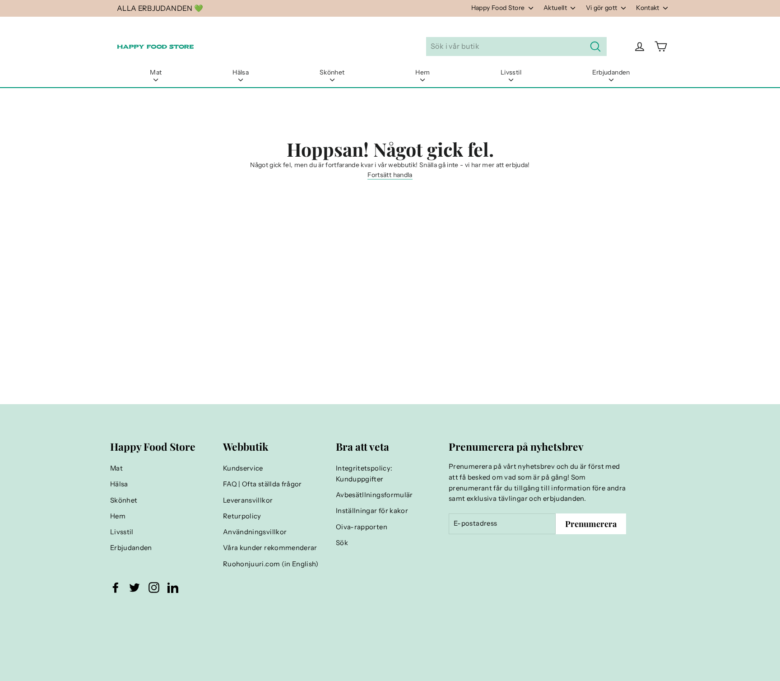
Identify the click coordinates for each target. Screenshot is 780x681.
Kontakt (648, 8)
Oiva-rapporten (361, 527)
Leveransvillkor (248, 500)
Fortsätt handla (389, 175)
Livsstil (511, 72)
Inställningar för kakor (372, 511)
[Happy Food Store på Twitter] (134, 587)
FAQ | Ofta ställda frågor (262, 484)
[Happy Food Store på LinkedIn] (172, 587)
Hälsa (240, 72)
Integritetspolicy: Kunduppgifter (364, 473)
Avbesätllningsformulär (374, 495)
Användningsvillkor (255, 532)
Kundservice (243, 468)
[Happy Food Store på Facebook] (115, 587)
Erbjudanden (611, 72)
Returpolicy (242, 516)
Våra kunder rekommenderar (270, 548)
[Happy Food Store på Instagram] (154, 587)
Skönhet (332, 72)
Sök (342, 543)
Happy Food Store (498, 8)
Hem (422, 72)
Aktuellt (555, 8)
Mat (156, 72)
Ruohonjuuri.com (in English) (271, 564)
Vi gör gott (602, 8)
